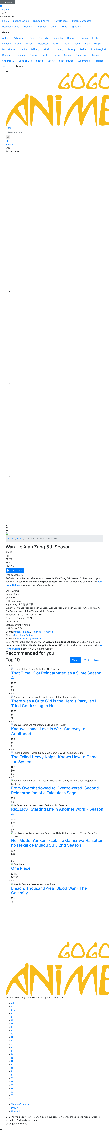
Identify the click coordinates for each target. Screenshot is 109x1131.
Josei (77, 43)
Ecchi (95, 38)
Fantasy (6, 43)
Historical (43, 43)
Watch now (16, 570)
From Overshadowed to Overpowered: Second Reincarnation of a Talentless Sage (55, 790)
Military (35, 49)
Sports (51, 60)
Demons (71, 38)
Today (75, 660)
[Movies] (57, 291)
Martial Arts (8, 49)
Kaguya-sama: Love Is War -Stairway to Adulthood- (48, 731)
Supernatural (84, 60)
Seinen (56, 55)
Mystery (58, 49)
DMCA (14, 1107)
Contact (15, 1111)
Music (47, 49)
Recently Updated (81, 20)
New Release (61, 20)
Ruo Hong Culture (23, 635)
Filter (8, 128)
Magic (97, 43)
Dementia (58, 38)
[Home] (57, 198)
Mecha (23, 49)
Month (97, 660)
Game (18, 43)
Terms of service (20, 1104)
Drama (84, 38)
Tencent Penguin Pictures (30, 638)
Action (5, 38)
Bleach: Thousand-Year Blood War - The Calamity (49, 890)
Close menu (8, 2)
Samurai (21, 55)
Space (39, 60)
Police (83, 49)
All (12, 1003)
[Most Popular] (57, 476)
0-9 (13, 1009)
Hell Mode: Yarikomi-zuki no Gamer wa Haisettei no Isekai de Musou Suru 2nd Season (56, 843)
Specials (76, 26)
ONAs (64, 26)
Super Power (66, 60)
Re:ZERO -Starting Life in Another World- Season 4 (57, 811)
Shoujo (68, 55)
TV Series (41, 26)
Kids (87, 43)
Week (86, 660)
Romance (7, 55)
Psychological (98, 49)
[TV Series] (57, 383)
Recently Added (10, 26)
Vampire (6, 66)
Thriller (99, 60)
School (33, 55)
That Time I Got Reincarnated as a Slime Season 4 (56, 675)
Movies (28, 26)
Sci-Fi (45, 55)
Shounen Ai (8, 60)
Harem (29, 43)
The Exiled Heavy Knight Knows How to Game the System (54, 759)
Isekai (67, 43)
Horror (55, 43)
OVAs (53, 26)
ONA (19, 538)
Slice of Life (25, 60)
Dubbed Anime (41, 20)
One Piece (20, 868)
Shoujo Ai (81, 55)
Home (5, 20)
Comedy (43, 38)
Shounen (95, 55)
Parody (71, 49)
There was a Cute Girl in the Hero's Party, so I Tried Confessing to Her (53, 703)
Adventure (19, 38)
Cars (31, 38)
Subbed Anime (21, 20)
